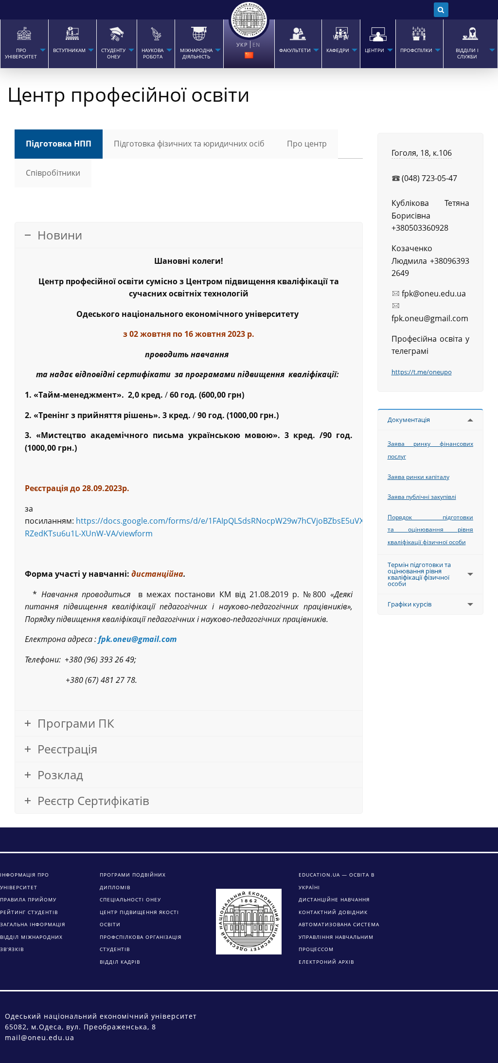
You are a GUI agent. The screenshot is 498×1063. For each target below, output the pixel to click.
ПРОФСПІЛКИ (416, 50)
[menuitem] (24, 43)
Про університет (21, 53)
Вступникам (69, 50)
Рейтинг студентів (29, 912)
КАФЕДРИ (337, 50)
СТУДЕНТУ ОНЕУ (113, 53)
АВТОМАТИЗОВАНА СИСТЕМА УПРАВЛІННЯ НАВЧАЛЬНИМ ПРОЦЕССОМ (339, 937)
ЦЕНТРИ (374, 50)
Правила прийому (28, 899)
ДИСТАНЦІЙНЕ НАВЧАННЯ (334, 899)
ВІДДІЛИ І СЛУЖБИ (467, 53)
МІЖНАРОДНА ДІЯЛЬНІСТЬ (196, 53)
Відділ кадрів (120, 961)
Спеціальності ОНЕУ (130, 899)
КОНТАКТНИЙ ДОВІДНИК (333, 912)
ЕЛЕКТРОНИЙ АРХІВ (326, 961)
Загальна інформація (32, 924)
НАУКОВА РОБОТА (152, 53)
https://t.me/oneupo (421, 371)
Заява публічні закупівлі (422, 497)
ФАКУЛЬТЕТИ (295, 50)
